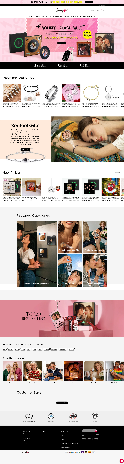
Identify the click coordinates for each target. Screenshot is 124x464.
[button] (91, 10)
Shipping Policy (26, 443)
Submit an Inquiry (64, 431)
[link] (31, 16)
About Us (44, 431)
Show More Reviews (62, 403)
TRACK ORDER (102, 5)
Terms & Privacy (26, 436)
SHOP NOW (25, 149)
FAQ (24, 440)
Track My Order (26, 431)
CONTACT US (92, 5)
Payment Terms (26, 438)
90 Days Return (26, 433)
